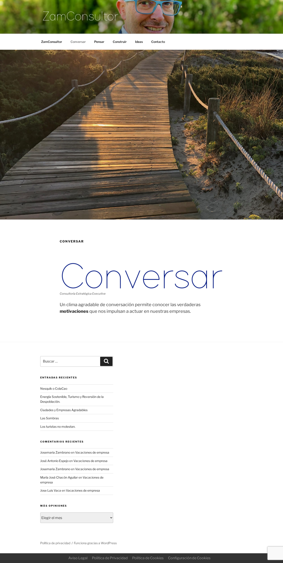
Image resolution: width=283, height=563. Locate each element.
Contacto (158, 42)
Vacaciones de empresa (92, 452)
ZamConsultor (51, 42)
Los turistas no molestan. (57, 426)
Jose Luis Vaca (50, 490)
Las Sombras (49, 418)
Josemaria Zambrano (55, 452)
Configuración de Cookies (189, 558)
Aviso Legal (78, 558)
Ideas (139, 42)
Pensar (99, 42)
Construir (120, 42)
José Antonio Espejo (54, 461)
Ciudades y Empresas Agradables (64, 410)
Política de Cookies (148, 558)
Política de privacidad (55, 543)
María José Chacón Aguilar (59, 477)
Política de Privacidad (110, 558)
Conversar (78, 42)
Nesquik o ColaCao (53, 388)
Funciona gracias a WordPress (95, 543)
